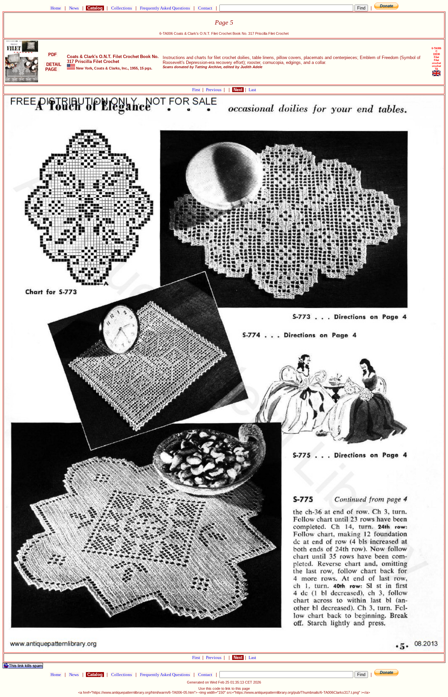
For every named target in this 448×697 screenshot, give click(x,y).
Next (238, 89)
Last (252, 89)
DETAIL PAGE (52, 67)
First (196, 89)
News (74, 8)
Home (56, 8)
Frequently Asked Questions (165, 8)
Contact (205, 8)
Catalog (95, 8)
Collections (121, 8)
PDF (52, 54)
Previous (214, 89)
